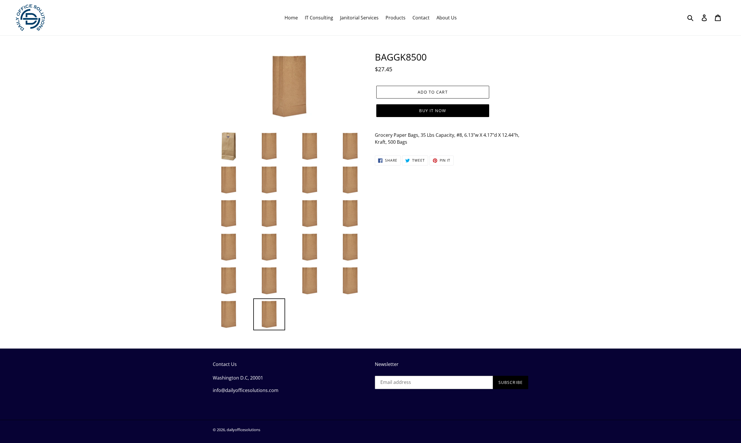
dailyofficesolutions (243, 429)
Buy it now (432, 110)
